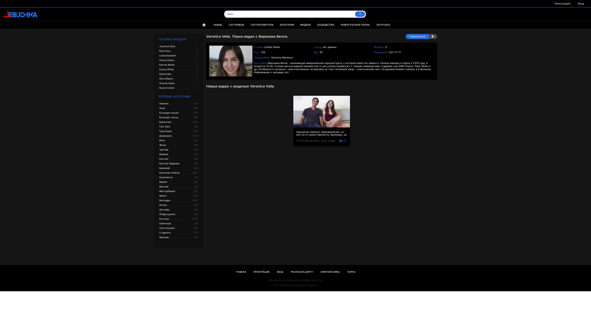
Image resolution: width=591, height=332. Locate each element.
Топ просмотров (262, 24)
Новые (218, 24)
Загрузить (383, 24)
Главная (204, 25)
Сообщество (325, 24)
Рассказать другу (302, 272)
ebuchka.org (292, 285)
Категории (287, 24)
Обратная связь (330, 272)
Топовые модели (172, 39)
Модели (305, 24)
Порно (351, 272)
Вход (581, 3)
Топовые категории (174, 96)
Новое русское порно (355, 24)
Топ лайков (236, 24)
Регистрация (562, 3)
